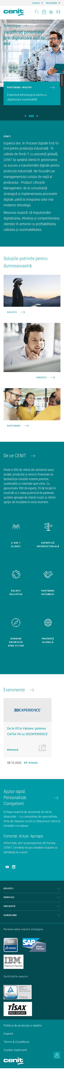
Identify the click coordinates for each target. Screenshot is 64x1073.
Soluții (12, 312)
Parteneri (14, 425)
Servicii (41, 377)
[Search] (37, 11)
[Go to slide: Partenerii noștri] (31, 116)
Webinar (12, 750)
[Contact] (44, 11)
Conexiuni (10, 915)
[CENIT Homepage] (14, 12)
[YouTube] (7, 867)
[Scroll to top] (56, 1065)
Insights (10, 906)
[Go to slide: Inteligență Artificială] (37, 116)
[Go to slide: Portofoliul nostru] (25, 116)
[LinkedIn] (13, 867)
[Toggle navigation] (58, 11)
